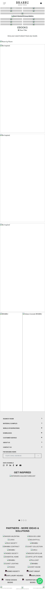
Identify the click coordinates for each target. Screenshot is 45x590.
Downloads (7, 433)
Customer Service (10, 438)
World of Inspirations (11, 428)
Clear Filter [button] (23, 30)
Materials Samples (10, 423)
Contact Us (7, 447)
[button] (42, 16)
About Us (6, 442)
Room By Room (8, 419)
